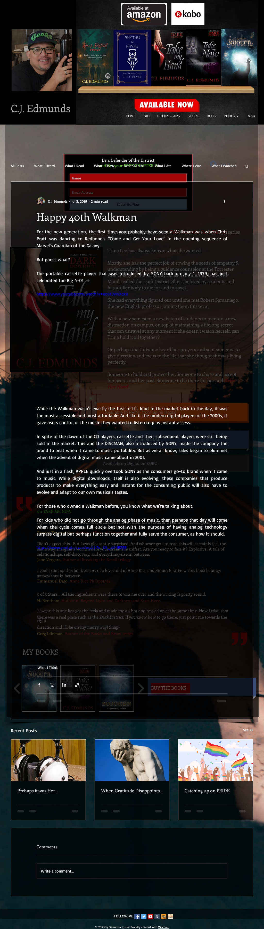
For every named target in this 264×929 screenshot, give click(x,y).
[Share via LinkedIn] (64, 685)
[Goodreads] (170, 920)
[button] (246, 166)
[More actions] (224, 201)
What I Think (135, 165)
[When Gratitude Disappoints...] (132, 760)
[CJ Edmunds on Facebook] (137, 920)
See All (248, 730)
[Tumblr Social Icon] (157, 920)
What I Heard (44, 165)
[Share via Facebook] (39, 685)
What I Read (74, 165)
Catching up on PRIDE (207, 790)
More (216, 165)
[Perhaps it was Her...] (48, 760)
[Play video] (132, 344)
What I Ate (163, 165)
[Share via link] (77, 685)
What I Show (104, 165)
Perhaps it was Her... (37, 790)
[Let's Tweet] (143, 920)
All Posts (17, 165)
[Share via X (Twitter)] (51, 685)
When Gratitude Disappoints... (132, 790)
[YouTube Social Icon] (150, 920)
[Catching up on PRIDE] (215, 760)
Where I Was (191, 165)
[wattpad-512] (164, 920)
